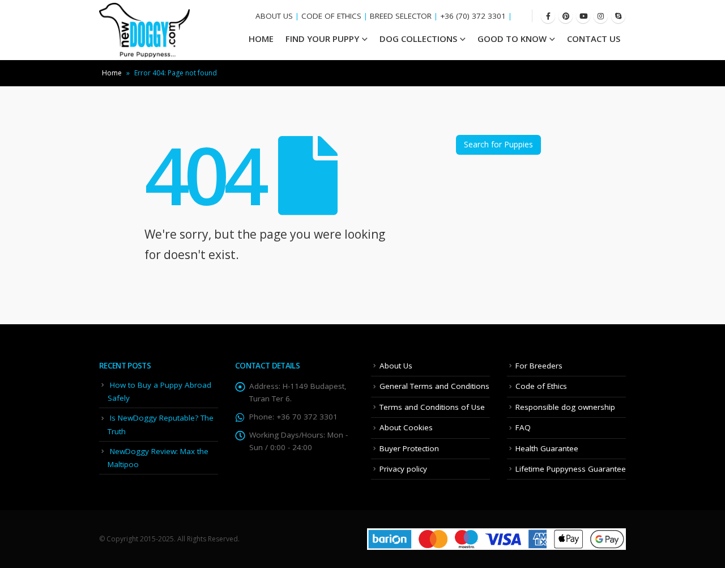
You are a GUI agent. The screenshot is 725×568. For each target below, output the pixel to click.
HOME (261, 38)
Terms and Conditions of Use (432, 407)
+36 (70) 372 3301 (473, 16)
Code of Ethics (541, 386)
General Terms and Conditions (434, 386)
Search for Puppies (498, 144)
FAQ (523, 427)
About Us (395, 366)
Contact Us (593, 38)
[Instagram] (601, 16)
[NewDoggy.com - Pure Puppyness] (144, 30)
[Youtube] (583, 16)
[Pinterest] (565, 16)
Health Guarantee (546, 448)
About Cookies (406, 427)
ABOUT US (274, 16)
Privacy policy (403, 469)
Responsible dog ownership (565, 407)
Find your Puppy (322, 38)
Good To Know (512, 38)
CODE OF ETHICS (331, 16)
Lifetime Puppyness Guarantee (570, 469)
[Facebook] (548, 16)
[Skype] (618, 16)
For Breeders (538, 366)
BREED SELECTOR (401, 16)
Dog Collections (418, 38)
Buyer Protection (409, 448)
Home (112, 73)
